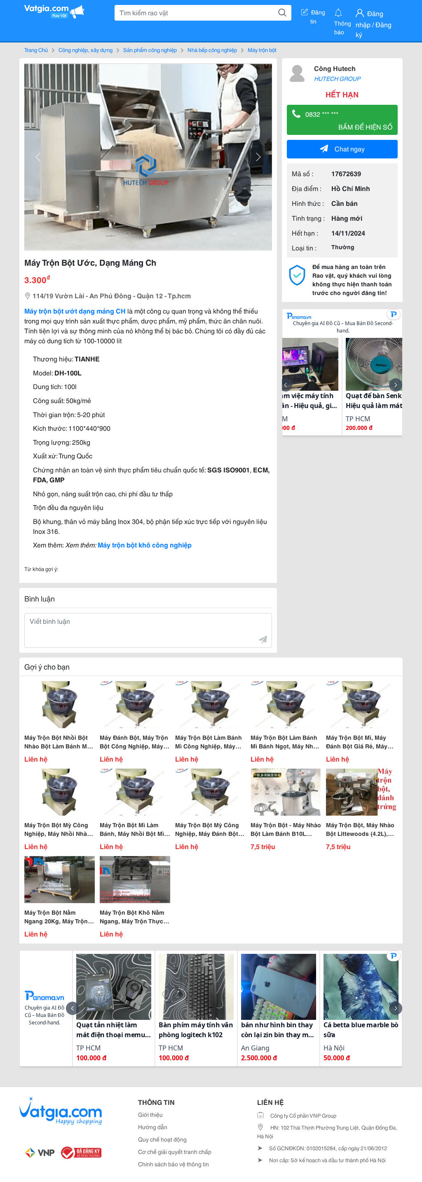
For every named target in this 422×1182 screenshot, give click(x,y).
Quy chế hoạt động (162, 1139)
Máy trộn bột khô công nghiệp (145, 544)
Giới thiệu (150, 1114)
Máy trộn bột (262, 49)
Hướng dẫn (152, 1127)
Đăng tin (318, 13)
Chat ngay (350, 148)
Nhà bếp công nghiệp (212, 49)
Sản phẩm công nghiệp (150, 49)
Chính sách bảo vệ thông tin (173, 1164)
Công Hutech (335, 68)
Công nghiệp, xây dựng (86, 49)
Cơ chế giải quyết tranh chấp (174, 1151)
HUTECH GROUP (337, 78)
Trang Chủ (36, 49)
